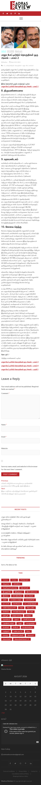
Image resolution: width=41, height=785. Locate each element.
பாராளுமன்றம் (30, 623)
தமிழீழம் (28, 615)
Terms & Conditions (9, 771)
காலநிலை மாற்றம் (16, 600)
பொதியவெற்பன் (27, 627)
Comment (5, 393)
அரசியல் (3, 51)
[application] (20, 733)
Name (4, 425)
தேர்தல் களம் (18, 51)
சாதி (21, 608)
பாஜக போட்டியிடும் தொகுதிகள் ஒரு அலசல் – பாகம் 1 (19, 86)
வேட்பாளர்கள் (30, 65)
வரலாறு (5, 635)
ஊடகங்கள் (29, 596)
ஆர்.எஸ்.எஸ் (24, 588)
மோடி (28, 631)
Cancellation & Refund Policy (20, 773)
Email (3, 437)
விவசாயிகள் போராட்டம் (22, 639)
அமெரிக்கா (17, 584)
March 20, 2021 (15, 62)
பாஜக (24, 65)
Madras (4, 62)
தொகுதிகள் (18, 65)
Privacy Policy (23, 771)
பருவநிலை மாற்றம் (8, 623)
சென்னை (6, 611)
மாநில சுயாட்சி (18, 631)
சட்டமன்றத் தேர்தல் (9, 65)
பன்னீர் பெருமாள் (28, 619)
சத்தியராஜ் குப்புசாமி (9, 608)
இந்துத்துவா (18, 592)
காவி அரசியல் (30, 600)
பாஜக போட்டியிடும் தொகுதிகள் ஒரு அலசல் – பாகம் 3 (19, 362)
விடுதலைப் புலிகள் (17, 635)
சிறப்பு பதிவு (30, 608)
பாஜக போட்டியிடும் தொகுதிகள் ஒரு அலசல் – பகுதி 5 (19, 369)
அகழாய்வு (6, 584)
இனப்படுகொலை (32, 592)
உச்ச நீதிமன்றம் (17, 596)
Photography (24, 580)
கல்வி (4, 600)
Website (4, 448)
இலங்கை (6, 596)
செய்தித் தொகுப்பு (18, 611)
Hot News (10, 51)
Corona (5, 580)
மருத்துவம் (6, 631)
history (14, 580)
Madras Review (7, 781)
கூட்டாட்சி (6, 604)
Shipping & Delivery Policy (20, 776)
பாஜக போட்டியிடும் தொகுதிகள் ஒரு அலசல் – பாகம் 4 (19, 366)
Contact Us (34, 771)
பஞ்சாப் (16, 619)
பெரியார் (15, 627)
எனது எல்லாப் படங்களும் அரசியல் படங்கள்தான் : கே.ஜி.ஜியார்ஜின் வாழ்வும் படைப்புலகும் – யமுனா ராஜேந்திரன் (18, 526)
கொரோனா (16, 604)
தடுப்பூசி (5, 615)
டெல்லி (31, 611)
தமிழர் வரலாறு (16, 615)
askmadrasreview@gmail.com (13, 754)
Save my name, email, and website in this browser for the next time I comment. (19, 467)
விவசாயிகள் (6, 639)
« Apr (3, 713)
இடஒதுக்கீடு (7, 592)
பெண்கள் (6, 627)
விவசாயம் (31, 635)
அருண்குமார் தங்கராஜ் (10, 588)
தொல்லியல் (6, 619)
